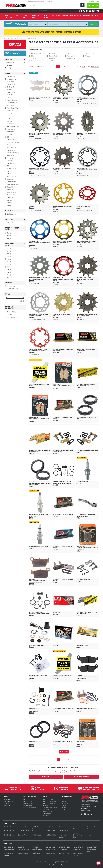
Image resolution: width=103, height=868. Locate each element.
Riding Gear (25, 16)
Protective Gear (36, 16)
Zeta (9, 205)
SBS (9, 166)
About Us (7, 799)
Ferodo (10, 105)
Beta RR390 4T (22, 847)
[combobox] (38, 24)
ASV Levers (11, 82)
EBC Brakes (12, 100)
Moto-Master (13, 126)
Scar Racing (12, 168)
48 (9, 267)
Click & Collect (27, 801)
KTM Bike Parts (64, 831)
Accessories (56, 15)
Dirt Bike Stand (9, 831)
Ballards (11, 84)
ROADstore (58, 11)
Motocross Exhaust (76, 828)
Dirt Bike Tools (36, 835)
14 (9, 238)
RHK (10, 158)
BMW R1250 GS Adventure (78, 854)
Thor (63, 810)
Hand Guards (36, 831)
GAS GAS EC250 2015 (30, 38)
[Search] (82, 5)
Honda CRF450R (92, 847)
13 (9, 236)
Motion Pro (11, 124)
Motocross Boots (23, 827)
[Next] (68, 66)
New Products (8, 16)
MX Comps (27, 11)
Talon (10, 187)
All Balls (11, 76)
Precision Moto (13, 142)
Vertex (10, 197)
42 (9, 251)
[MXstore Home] (90, 797)
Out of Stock (12, 289)
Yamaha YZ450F (50, 853)
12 (9, 233)
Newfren (11, 132)
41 (9, 248)
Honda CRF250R (78, 847)
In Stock (11, 286)
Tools (8, 68)
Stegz (10, 179)
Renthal (10, 155)
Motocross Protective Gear (51, 801)
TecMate (11, 190)
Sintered (11, 312)
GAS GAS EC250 (18, 38)
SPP (9, 174)
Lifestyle (73, 15)
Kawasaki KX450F (50, 849)
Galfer (10, 111)
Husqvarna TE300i (23, 849)
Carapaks (11, 92)
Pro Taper (11, 147)
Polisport (11, 140)
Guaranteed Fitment (29, 808)
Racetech (11, 150)
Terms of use (43, 865)
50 (9, 272)
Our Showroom (9, 801)
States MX (11, 176)
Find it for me (64, 773)
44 (9, 256)
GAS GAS (9, 38)
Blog (21, 11)
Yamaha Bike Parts (24, 831)
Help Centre (43, 11)
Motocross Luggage (62, 836)
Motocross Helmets (49, 804)
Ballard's (94, 15)
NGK (9, 134)
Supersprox (12, 184)
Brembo (10, 90)
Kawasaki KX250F (37, 849)
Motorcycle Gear (48, 812)
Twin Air (11, 195)
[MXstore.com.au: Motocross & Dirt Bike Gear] (16, 5)
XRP (9, 203)
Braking (10, 87)
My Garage (7, 806)
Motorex (11, 129)
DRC (9, 97)
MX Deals (51, 11)
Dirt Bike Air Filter (50, 831)
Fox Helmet (62, 827)
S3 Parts (10, 163)
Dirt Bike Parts (47, 806)
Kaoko (10, 116)
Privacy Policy (53, 865)
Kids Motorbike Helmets (50, 808)
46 (9, 262)
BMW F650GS (36, 847)
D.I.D (10, 95)
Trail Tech (11, 192)
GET (9, 113)
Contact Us (26, 799)
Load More (63, 752)
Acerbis (64, 808)
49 (9, 270)
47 (9, 264)
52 (9, 277)
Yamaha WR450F (64, 853)
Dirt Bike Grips (8, 827)
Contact (34, 11)
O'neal (64, 806)
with (51, 32)
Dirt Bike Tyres (22, 835)
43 (9, 254)
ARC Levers (11, 79)
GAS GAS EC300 (50, 847)
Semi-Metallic (12, 317)
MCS (9, 121)
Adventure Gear (50, 827)
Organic (10, 314)
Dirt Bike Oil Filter (51, 835)
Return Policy (27, 806)
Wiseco (10, 200)
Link (9, 118)
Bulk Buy (9, 65)
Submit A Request (82, 777)
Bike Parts (46, 16)
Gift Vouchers (14, 11)
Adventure (86, 15)
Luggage (65, 15)
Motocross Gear (48, 799)
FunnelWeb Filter (14, 108)
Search (93, 24)
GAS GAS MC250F (64, 847)
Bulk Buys (11, 214)
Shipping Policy (28, 804)
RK (9, 161)
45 (9, 259)
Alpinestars (65, 804)
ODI (9, 137)
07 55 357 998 (92, 11)
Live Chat (46, 777)
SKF (9, 171)
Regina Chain (13, 153)
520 (10, 223)
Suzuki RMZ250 (23, 853)
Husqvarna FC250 (9, 849)
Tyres (79, 15)
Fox (63, 799)
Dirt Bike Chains (9, 835)
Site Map (60, 865)
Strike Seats (12, 182)
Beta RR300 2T (8, 847)
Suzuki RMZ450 (36, 853)
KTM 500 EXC (77, 849)
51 (9, 275)
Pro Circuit (11, 145)
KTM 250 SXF (63, 849)
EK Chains (12, 103)
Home (6, 11)
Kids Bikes (46, 810)
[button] (98, 863)
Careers (6, 804)
